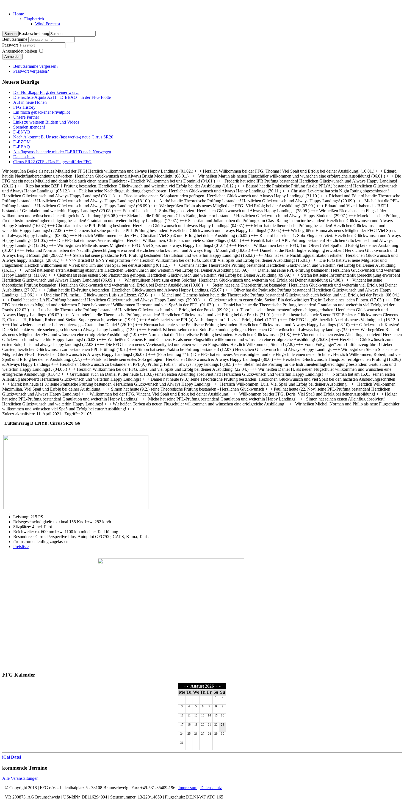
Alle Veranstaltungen (20, 778)
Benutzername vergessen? (35, 66)
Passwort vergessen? (31, 71)
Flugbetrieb (34, 19)
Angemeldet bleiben (19, 51)
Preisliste (21, 546)
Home (18, 14)
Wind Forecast (47, 23)
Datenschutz (211, 787)
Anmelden (12, 56)
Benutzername (14, 39)
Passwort (10, 45)
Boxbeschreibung (34, 33)
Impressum (187, 787)
